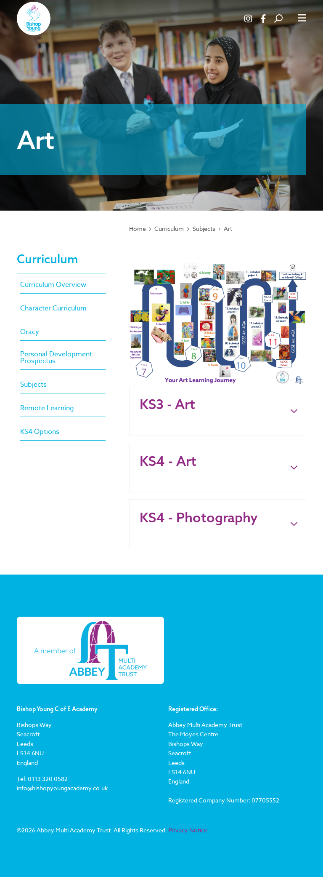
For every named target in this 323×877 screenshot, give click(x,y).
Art (228, 229)
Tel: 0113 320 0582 (42, 779)
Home (137, 229)
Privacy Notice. (188, 830)
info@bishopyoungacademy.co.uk (62, 788)
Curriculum (169, 229)
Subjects (204, 229)
